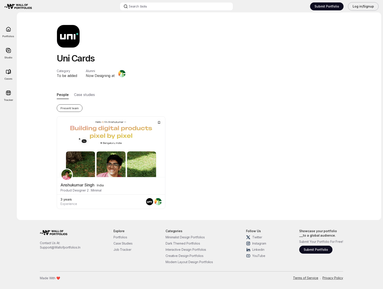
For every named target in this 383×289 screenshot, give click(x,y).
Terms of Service (305, 278)
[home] (23, 6)
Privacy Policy (332, 278)
